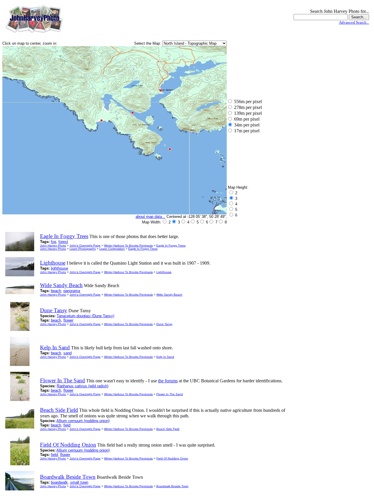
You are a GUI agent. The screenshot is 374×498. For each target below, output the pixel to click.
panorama (71, 291)
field (66, 425)
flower (68, 320)
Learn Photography (83, 248)
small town (79, 482)
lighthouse (59, 268)
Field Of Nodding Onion (172, 458)
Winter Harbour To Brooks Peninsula (128, 245)
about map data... (150, 216)
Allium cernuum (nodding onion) (83, 421)
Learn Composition (112, 248)
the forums (168, 380)
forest (63, 242)
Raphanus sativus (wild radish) (82, 386)
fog (53, 242)
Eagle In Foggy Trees (171, 245)
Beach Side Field (167, 429)
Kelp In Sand (165, 356)
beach (56, 291)
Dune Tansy (164, 324)
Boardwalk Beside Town (172, 486)
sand (67, 353)
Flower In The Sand (169, 394)
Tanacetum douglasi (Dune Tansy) (85, 316)
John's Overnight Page (85, 245)
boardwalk (59, 482)
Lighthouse (164, 272)
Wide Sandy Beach (169, 294)
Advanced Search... (354, 22)
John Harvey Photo (53, 245)
